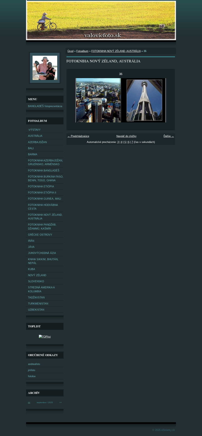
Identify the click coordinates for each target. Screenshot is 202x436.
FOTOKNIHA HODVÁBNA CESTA (43, 207)
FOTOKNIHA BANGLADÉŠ (43, 170)
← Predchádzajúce (78, 136)
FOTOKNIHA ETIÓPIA (41, 186)
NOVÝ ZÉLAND (37, 275)
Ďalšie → (169, 136)
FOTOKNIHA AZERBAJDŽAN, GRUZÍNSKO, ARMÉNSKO (45, 162)
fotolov (32, 376)
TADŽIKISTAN (36, 297)
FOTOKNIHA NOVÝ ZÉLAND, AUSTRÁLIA (116, 51)
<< (29, 402)
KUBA (31, 269)
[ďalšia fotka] (168, 100)
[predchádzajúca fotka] (72, 100)
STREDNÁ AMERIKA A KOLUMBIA (41, 289)
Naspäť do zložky (126, 136)
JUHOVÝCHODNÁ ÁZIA (42, 253)
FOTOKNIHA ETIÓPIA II (42, 192)
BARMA (32, 154)
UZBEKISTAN (36, 309)
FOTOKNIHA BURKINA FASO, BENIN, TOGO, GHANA (45, 178)
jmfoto (31, 370)
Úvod (70, 51)
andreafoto (34, 364)
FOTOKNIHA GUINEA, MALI (44, 198)
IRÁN (31, 240)
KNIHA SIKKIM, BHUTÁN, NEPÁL (43, 261)
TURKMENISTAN (38, 303)
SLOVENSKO (36, 281)
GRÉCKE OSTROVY (40, 234)
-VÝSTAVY (34, 129)
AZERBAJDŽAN (37, 142)
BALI (31, 148)
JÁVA (31, 246)
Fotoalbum (82, 51)
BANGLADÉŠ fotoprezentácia (45, 106)
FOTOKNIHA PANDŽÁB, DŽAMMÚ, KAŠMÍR (42, 226)
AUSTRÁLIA (35, 135)
